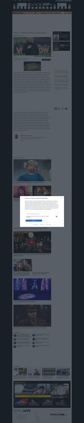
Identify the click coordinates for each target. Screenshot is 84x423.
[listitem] (42, 213)
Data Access (42, 224)
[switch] (56, 216)
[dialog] (42, 211)
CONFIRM (34, 220)
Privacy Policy (48, 224)
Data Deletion (35, 224)
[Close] (62, 198)
